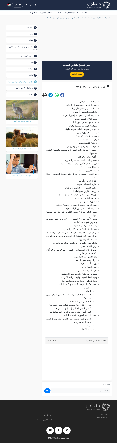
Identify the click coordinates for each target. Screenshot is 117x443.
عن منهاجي (48, 414)
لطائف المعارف (85, 18)
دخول (16, 5)
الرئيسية (84, 12)
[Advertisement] (77, 42)
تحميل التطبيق (77, 74)
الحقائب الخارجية (46, 12)
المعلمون (58, 12)
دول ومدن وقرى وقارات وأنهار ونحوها (58, 18)
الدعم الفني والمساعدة (44, 420)
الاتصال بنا (33, 12)
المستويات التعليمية (71, 12)
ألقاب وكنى (75, 18)
